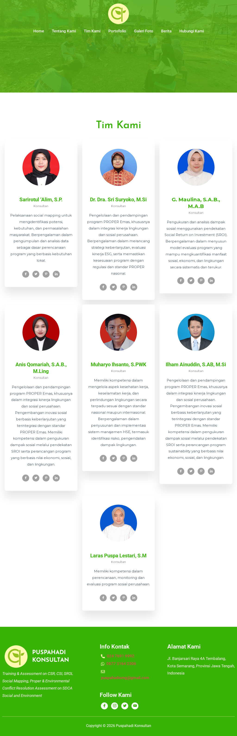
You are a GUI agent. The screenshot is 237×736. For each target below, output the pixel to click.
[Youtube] (134, 705)
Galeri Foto (143, 31)
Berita (166, 31)
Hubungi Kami (191, 31)
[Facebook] (25, 274)
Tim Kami (92, 31)
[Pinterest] (46, 274)
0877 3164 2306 (121, 663)
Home (38, 31)
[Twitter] (35, 274)
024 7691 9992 (120, 656)
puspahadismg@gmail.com (125, 677)
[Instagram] (114, 705)
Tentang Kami (64, 31)
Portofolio (117, 31)
